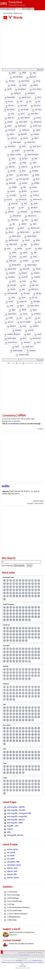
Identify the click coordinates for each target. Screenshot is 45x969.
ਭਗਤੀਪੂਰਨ (25, 130)
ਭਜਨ (10, 179)
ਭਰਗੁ (24, 326)
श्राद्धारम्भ (10, 829)
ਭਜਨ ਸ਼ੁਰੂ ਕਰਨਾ (24, 179)
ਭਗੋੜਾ (14, 163)
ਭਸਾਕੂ (38, 81)
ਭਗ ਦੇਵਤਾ (38, 109)
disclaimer (32, 952)
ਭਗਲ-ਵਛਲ (17, 142)
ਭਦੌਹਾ (13, 297)
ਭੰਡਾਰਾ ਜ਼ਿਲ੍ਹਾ (31, 236)
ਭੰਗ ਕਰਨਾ (23, 105)
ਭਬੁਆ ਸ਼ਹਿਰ (34, 306)
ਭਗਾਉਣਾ (25, 159)
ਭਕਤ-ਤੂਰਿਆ (37, 89)
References (18, 13)
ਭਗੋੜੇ (24, 163)
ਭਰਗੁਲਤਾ (18, 330)
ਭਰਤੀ (17, 346)
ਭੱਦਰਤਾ (38, 269)
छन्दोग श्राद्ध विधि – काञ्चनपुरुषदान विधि (19, 813)
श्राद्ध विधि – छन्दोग (12, 826)
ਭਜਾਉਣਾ (24, 183)
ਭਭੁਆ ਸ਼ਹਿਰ (12, 314)
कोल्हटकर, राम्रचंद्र (13, 878)
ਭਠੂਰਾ (36, 220)
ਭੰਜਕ (23, 171)
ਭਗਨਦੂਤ (36, 134)
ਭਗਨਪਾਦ (13, 138)
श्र (20, 593)
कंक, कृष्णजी (11, 859)
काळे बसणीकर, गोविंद (13, 862)
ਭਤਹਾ (9, 248)
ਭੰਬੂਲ (13, 310)
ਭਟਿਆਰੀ (14, 203)
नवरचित (5, 486)
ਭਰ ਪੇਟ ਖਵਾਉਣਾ (25, 322)
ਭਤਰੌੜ (19, 248)
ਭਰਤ (24, 338)
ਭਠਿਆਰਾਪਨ (32, 216)
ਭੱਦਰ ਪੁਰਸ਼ (12, 261)
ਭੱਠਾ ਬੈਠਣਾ (34, 208)
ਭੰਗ (39, 101)
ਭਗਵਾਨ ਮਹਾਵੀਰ (15, 154)
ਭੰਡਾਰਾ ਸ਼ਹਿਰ (16, 236)
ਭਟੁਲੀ (35, 203)
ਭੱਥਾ (35, 252)
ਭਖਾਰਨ (10, 101)
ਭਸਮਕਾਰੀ (32, 77)
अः (7, 580)
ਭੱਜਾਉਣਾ (37, 183)
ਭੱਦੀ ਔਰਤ (34, 289)
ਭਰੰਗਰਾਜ (13, 326)
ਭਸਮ (34, 73)
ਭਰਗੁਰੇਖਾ (36, 326)
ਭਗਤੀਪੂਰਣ (11, 130)
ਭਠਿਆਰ (11, 212)
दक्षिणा (9, 832)
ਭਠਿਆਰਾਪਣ (17, 216)
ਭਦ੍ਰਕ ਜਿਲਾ (12, 269)
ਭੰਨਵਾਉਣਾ (36, 301)
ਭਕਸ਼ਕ (13, 85)
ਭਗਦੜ (12, 134)
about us (40, 952)
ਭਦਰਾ (14, 281)
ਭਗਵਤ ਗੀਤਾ (31, 142)
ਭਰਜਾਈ (30, 330)
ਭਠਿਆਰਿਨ (14, 220)
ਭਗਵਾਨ (17, 150)
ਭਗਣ (12, 114)
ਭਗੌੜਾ (34, 163)
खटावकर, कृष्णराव (12, 850)
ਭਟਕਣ (34, 187)
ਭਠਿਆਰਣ (23, 212)
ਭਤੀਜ (40, 248)
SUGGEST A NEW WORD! (35, 503)
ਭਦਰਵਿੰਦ (37, 277)
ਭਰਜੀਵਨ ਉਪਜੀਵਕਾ (13, 334)
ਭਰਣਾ (29, 334)
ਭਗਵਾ (24, 146)
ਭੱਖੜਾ (39, 97)
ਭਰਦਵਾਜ (32, 351)
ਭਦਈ (14, 257)
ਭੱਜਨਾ (38, 179)
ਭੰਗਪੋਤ (25, 138)
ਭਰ (39, 318)
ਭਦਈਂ (24, 257)
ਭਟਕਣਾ (12, 191)
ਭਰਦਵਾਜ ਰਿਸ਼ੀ (24, 355)
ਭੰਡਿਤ (38, 240)
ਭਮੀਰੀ (11, 318)
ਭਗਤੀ (9, 126)
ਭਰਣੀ (39, 334)
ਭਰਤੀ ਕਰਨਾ (29, 346)
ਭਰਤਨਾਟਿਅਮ (12, 342)
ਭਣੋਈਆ (36, 244)
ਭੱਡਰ (34, 224)
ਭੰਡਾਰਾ (38, 232)
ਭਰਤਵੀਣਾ (27, 342)
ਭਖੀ (21, 101)
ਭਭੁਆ (35, 310)
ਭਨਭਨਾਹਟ (23, 301)
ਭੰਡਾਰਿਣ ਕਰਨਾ (13, 240)
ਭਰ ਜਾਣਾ (10, 322)
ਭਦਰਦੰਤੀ (12, 273)
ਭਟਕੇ (24, 195)
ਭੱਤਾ (29, 248)
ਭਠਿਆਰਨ (37, 212)
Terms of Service (24, 955)
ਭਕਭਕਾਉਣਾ (11, 97)
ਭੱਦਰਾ (35, 281)
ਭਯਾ (29, 318)
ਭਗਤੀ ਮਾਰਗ (37, 126)
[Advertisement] (22, 44)
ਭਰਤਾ (39, 342)
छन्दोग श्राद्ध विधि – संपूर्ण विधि (16, 807)
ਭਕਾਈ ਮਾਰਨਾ (26, 97)
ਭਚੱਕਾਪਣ (12, 167)
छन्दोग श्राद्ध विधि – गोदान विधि (16, 810)
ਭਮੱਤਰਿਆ (37, 314)
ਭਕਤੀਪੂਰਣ (17, 93)
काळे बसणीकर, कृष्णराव (14, 865)
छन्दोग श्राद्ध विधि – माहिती (14, 823)
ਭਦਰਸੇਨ (25, 261)
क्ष (23, 583)
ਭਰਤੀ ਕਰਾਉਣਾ (18, 351)
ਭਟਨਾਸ (9, 199)
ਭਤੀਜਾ (14, 252)
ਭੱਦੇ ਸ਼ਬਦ (27, 293)
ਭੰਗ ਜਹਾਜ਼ (37, 105)
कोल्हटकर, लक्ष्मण (12, 871)
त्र (35, 587)
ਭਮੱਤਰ (25, 314)
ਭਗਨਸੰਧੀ (24, 134)
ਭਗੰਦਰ (38, 130)
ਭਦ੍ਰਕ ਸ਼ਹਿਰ (16, 265)
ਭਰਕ (39, 322)
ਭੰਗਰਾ (36, 138)
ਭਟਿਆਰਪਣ (22, 199)
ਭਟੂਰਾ (13, 208)
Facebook (14, 423)
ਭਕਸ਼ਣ (24, 85)
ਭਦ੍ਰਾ (24, 281)
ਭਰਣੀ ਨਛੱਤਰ (12, 338)
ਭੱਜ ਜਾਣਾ (37, 167)
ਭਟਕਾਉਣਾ (13, 195)
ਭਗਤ (22, 114)
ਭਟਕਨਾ (35, 191)
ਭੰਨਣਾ (23, 297)
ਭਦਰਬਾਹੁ (37, 273)
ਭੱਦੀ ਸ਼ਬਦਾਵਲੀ (12, 293)
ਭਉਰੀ (24, 73)
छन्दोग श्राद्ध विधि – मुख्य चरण (16, 820)
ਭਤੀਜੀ (25, 252)
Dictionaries (7, 13)
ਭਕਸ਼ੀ (9, 89)
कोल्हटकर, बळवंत (12, 868)
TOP (40, 429)
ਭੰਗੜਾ (13, 159)
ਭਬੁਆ (22, 306)
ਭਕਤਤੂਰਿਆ (22, 89)
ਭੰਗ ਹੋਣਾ (11, 105)
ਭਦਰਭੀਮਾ (11, 277)
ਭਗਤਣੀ (9, 122)
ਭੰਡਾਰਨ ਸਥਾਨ (24, 232)
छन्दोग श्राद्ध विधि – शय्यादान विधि (17, 817)
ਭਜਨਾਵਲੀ (12, 183)
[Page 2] (21, 69)
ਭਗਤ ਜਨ (11, 118)
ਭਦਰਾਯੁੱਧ (13, 285)
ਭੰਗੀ (35, 159)
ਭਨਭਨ (11, 301)
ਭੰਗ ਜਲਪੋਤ (10, 109)
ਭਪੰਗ (11, 306)
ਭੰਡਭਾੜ (23, 224)
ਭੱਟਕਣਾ (24, 191)
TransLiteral (19, 960)
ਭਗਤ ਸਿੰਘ (34, 114)
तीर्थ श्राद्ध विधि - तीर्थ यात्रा (15, 835)
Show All (40, 70)
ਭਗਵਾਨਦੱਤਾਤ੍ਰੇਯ (32, 154)
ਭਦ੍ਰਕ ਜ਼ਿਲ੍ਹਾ (32, 265)
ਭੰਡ (13, 224)
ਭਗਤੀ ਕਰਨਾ (22, 126)
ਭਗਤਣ (38, 118)
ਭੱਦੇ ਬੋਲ (38, 293)
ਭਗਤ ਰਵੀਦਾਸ (25, 118)
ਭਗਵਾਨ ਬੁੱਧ (30, 150)
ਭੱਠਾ (22, 208)
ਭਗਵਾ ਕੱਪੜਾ (37, 146)
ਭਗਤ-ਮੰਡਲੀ (23, 122)
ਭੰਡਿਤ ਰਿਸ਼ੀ (13, 244)
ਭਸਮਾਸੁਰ (12, 81)
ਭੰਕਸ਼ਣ (35, 85)
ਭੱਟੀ (25, 203)
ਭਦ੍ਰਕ (37, 261)
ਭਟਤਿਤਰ (36, 195)
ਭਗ (30, 101)
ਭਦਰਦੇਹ (24, 273)
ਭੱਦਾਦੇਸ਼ (12, 289)
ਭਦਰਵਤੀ (24, 277)
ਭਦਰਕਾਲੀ (26, 269)
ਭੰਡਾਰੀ (27, 240)
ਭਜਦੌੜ (37, 175)
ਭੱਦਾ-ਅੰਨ (35, 285)
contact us (23, 952)
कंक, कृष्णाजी (11, 853)
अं (10, 580)
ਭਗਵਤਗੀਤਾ (11, 146)
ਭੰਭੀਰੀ (24, 310)
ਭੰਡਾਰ (22, 228)
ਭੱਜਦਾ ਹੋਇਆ (24, 175)
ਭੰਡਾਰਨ (11, 232)
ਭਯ (20, 318)
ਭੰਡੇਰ (25, 244)
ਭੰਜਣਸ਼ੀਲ (35, 171)
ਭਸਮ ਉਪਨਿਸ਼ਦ (18, 77)
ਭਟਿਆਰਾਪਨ (37, 199)
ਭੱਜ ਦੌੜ (13, 171)
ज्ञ (7, 587)
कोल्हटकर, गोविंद (12, 875)
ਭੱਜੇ (24, 187)
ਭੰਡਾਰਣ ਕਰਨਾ (35, 228)
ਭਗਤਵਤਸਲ (37, 122)
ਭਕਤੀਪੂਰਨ (31, 93)
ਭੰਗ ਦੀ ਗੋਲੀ (24, 109)
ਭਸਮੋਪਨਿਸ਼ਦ (25, 81)
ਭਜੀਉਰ (14, 187)
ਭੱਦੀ (23, 289)
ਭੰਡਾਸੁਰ (11, 228)
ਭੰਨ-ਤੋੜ (34, 297)
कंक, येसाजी (10, 856)
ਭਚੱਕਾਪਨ (24, 167)
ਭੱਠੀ (26, 220)
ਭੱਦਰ (34, 257)
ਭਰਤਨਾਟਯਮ (37, 338)
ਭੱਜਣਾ (11, 175)
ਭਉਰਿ (13, 73)
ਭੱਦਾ (24, 285)
